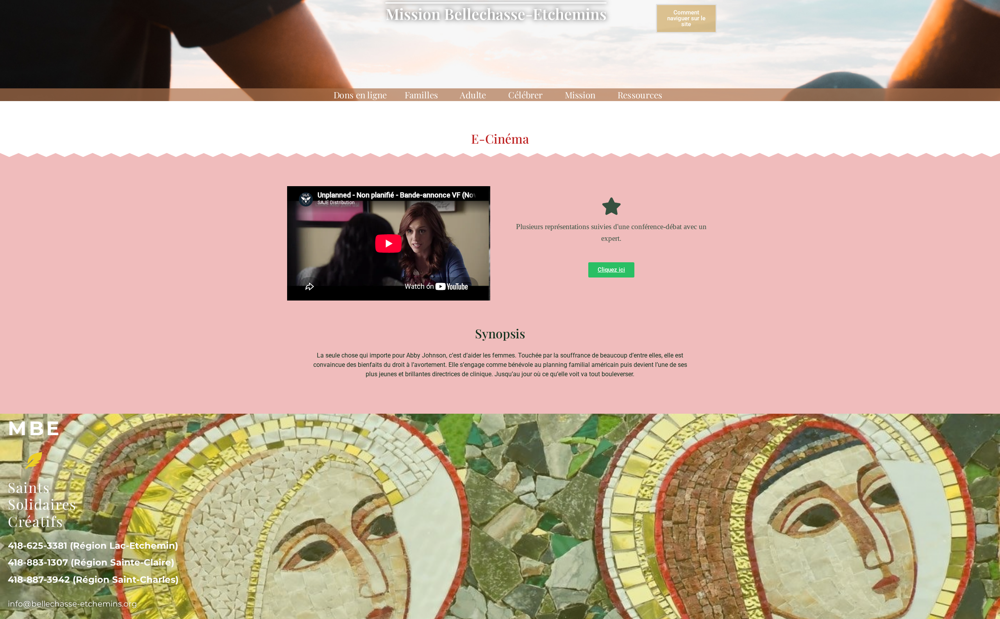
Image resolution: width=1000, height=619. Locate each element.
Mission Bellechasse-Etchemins (496, 14)
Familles (421, 95)
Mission (580, 95)
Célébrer (525, 95)
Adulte (473, 95)
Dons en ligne (360, 95)
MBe (35, 428)
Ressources (640, 95)
